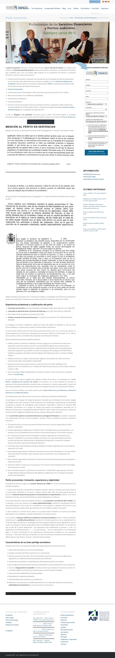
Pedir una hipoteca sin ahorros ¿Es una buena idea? (43, 630)
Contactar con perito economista (40, 122)
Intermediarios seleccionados (93, 179)
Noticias (63, 634)
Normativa (64, 632)
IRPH (50, 84)
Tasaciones (64, 642)
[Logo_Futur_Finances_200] (17, 8)
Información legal (89, 177)
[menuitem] (94, 1)
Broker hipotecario (67, 615)
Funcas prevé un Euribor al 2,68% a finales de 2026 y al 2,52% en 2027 (94, 230)
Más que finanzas (67, 630)
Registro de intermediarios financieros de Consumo (43, 636)
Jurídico (63, 627)
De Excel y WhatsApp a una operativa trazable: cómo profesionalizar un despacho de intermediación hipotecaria (94, 206)
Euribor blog (18, 374)
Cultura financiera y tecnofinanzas (55, 390)
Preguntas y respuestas (69, 639)
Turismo (63, 644)
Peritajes (64, 637)
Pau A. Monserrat (69, 117)
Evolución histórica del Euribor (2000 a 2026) (42, 641)
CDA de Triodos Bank (15, 89)
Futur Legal (9, 618)
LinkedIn (9, 622)
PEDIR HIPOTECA (95, 1)
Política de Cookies (12, 625)
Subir (7, 593)
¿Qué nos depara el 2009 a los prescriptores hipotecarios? (43, 619)
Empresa (64, 620)
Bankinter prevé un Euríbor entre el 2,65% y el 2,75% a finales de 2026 (94, 200)
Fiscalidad (64, 625)
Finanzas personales (68, 622)
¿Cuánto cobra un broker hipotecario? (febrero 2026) (42, 624)
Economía (64, 618)
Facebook (9, 615)
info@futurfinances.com (91, 174)
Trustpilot (9, 631)
